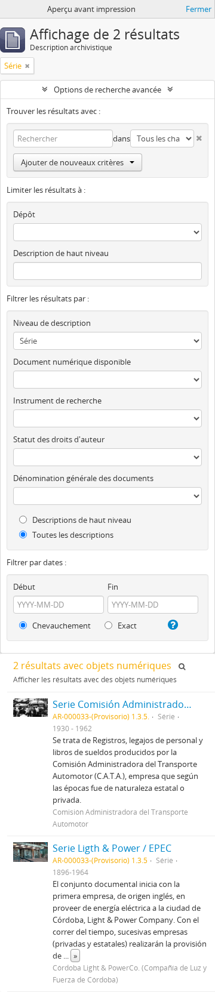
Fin (113, 586)
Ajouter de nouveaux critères (72, 162)
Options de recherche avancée (107, 89)
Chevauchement (60, 625)
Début (24, 586)
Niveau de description (52, 323)
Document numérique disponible (72, 361)
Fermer (198, 9)
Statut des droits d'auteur (59, 439)
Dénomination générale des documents (83, 478)
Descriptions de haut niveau (80, 520)
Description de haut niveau (61, 253)
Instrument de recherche (57, 400)
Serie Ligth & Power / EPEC (112, 848)
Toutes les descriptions (71, 534)
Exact (126, 625)
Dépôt (24, 214)
